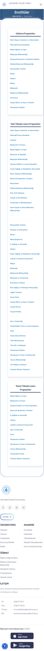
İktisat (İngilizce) (16, 239)
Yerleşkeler (5, 538)
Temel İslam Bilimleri (18, 336)
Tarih (12, 331)
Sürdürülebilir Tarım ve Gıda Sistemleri (24, 326)
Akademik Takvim (7, 568)
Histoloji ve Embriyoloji (18, 230)
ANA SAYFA (16, 16)
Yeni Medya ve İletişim (18, 365)
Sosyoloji (13, 316)
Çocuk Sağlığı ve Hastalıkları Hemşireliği (25, 169)
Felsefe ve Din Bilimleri (18, 198)
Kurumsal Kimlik (7, 542)
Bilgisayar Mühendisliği (19, 54)
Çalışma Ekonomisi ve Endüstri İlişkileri (25, 59)
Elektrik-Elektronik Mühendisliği (22, 64)
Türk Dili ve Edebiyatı (18, 345)
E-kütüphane (5, 573)
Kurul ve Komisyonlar (33, 546)
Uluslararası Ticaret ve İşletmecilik (22, 355)
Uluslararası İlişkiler (17, 107)
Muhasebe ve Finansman (19, 278)
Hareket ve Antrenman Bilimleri (21, 220)
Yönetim (3, 529)
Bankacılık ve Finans (17, 145)
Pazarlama (14, 98)
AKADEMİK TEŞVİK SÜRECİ (20, 3)
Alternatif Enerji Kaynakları (20, 45)
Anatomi (13, 140)
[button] (4, 646)
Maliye (12, 83)
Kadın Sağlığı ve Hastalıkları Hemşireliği (25, 254)
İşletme (12, 78)
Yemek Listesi (6, 577)
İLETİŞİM (4, 583)
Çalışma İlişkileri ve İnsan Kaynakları (23, 164)
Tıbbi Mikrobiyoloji (17, 340)
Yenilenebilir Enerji (17, 454)
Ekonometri (14, 183)
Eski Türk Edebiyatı (17, 193)
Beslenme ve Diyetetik (18, 154)
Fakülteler (28, 534)
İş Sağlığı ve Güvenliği (18, 244)
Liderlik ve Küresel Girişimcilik (21, 259)
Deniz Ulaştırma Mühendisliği (21, 174)
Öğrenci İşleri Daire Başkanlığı (8, 563)
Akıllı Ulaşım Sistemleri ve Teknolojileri (24, 40)
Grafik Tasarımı (15, 215)
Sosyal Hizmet (15, 307)
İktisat (12, 74)
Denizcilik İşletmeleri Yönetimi (21, 178)
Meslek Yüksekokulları (33, 542)
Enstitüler (28, 529)
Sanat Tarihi (14, 297)
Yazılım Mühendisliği (18, 360)
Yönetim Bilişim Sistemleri (20, 369)
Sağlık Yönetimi (16, 292)
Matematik (14, 88)
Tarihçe (3, 534)
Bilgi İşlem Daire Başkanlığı (11, 628)
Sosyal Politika (15, 312)
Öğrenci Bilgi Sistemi (9, 557)
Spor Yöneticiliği (16, 321)
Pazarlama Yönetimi (17, 283)
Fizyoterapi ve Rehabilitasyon (21, 203)
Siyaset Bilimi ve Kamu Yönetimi (22, 102)
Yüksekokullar (30, 538)
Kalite (2, 546)
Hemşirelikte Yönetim (18, 69)
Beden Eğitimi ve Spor (18, 50)
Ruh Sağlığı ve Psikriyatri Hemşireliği (24, 287)
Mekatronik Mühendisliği (19, 93)
